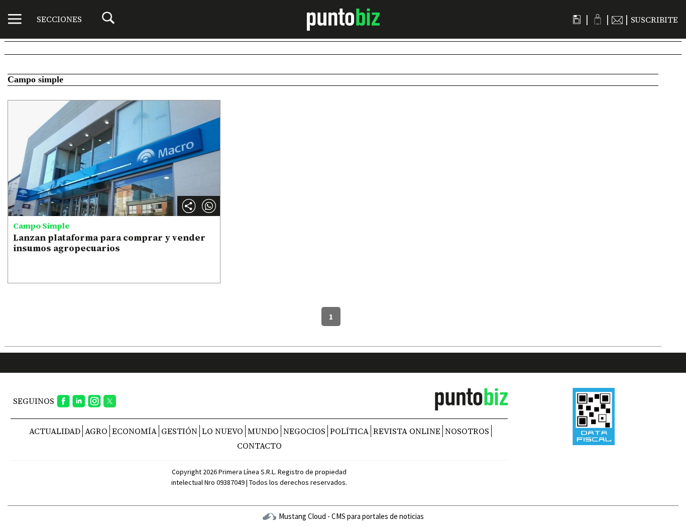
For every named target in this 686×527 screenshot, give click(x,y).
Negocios (304, 431)
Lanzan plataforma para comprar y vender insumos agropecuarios (109, 243)
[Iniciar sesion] (597, 19)
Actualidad (54, 431)
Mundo (263, 431)
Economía (134, 431)
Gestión (179, 431)
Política (349, 431)
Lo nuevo (222, 431)
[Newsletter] (617, 19)
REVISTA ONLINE (406, 431)
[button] (209, 206)
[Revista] (576, 19)
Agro (96, 431)
